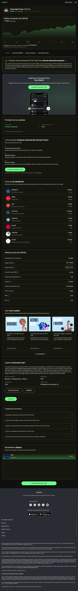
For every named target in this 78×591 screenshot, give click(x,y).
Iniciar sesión (68, 2)
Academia (39, 173)
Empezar (11, 399)
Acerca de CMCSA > (17, 53)
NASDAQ (29, 390)
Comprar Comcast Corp (39, 87)
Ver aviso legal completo (33, 567)
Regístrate (6, 45)
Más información (11, 348)
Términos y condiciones (22, 567)
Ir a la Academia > (40, 354)
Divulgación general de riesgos (8, 573)
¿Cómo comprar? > (30, 53)
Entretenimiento (13, 390)
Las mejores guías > (43, 53)
